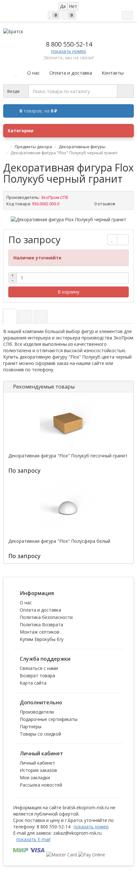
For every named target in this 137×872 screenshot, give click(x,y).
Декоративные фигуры (82, 146)
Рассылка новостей (41, 785)
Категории (20, 130)
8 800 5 (69, 44)
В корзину (68, 292)
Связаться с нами (39, 668)
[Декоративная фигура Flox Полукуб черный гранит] (68, 219)
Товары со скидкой (40, 734)
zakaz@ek (77, 833)
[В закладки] (112, 239)
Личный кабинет (37, 763)
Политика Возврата (41, 624)
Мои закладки (35, 777)
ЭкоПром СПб (54, 197)
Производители (37, 712)
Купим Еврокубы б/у (41, 639)
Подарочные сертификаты (48, 719)
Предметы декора (33, 146)
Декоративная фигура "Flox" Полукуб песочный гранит (67, 456)
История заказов (38, 770)
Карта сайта (33, 683)
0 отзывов (104, 204)
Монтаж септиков (39, 632)
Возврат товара (37, 675)
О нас (26, 603)
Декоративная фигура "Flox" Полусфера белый (59, 541)
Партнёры (30, 726)
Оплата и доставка (40, 610)
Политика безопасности (46, 617)
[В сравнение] (123, 239)
